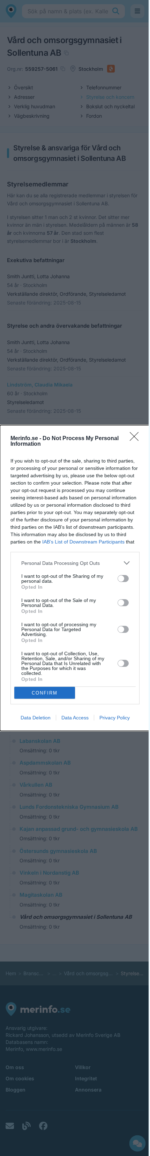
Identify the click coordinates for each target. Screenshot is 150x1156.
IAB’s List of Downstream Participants (83, 542)
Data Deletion (36, 717)
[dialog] (75, 578)
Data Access (75, 717)
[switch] (123, 578)
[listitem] (75, 563)
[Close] (136, 438)
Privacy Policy (114, 717)
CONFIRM (45, 693)
